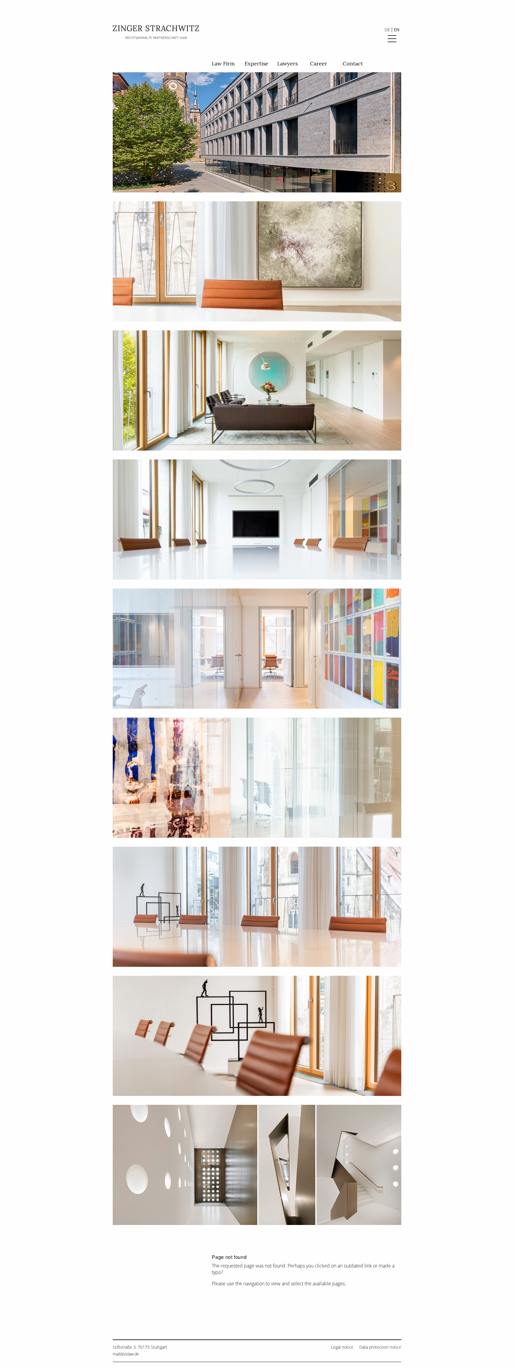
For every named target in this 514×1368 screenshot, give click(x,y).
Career (318, 63)
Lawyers (287, 63)
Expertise (256, 63)
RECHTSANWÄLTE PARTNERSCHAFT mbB (156, 37)
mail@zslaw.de (126, 1354)
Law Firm (223, 63)
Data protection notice (380, 1347)
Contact (353, 63)
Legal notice (342, 1347)
